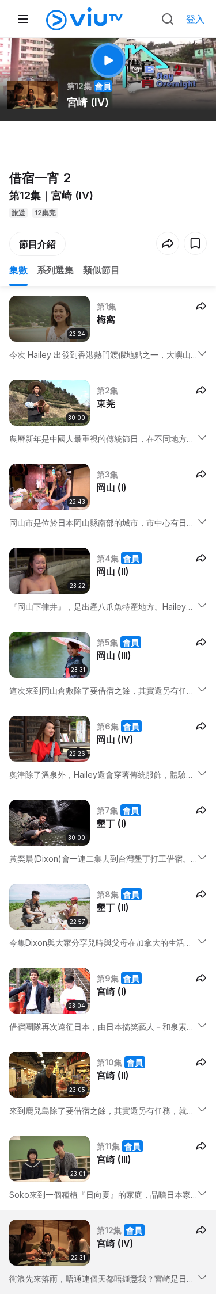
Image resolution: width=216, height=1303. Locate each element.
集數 (18, 270)
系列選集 (55, 270)
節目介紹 (37, 244)
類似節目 (101, 270)
